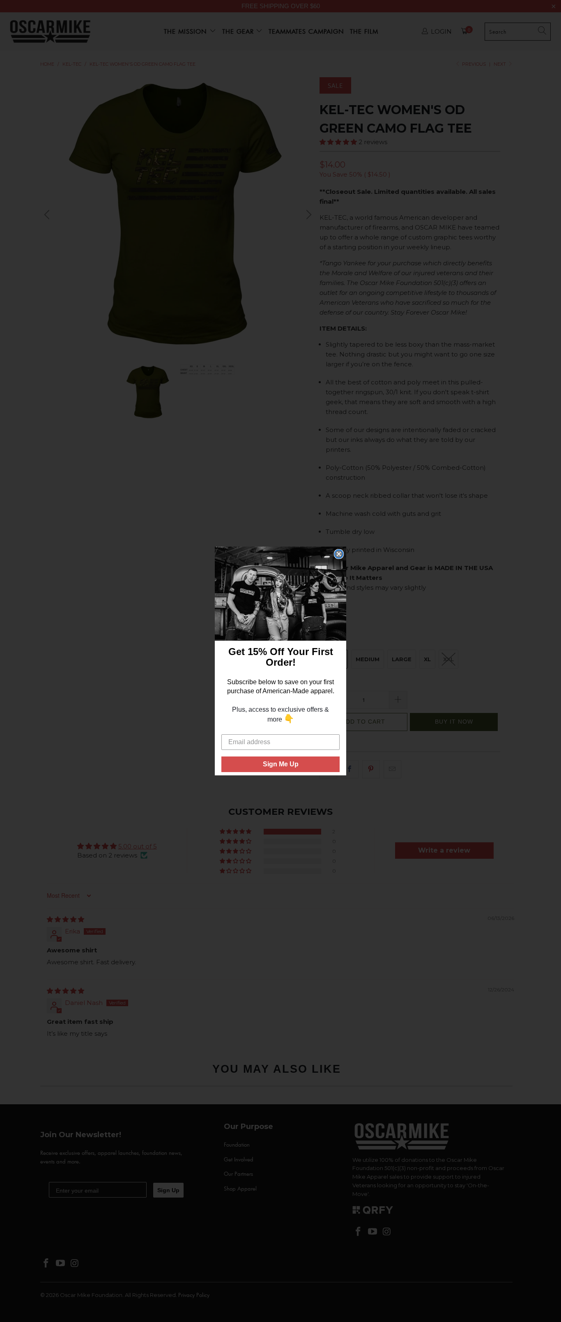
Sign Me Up (281, 764)
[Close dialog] (339, 554)
